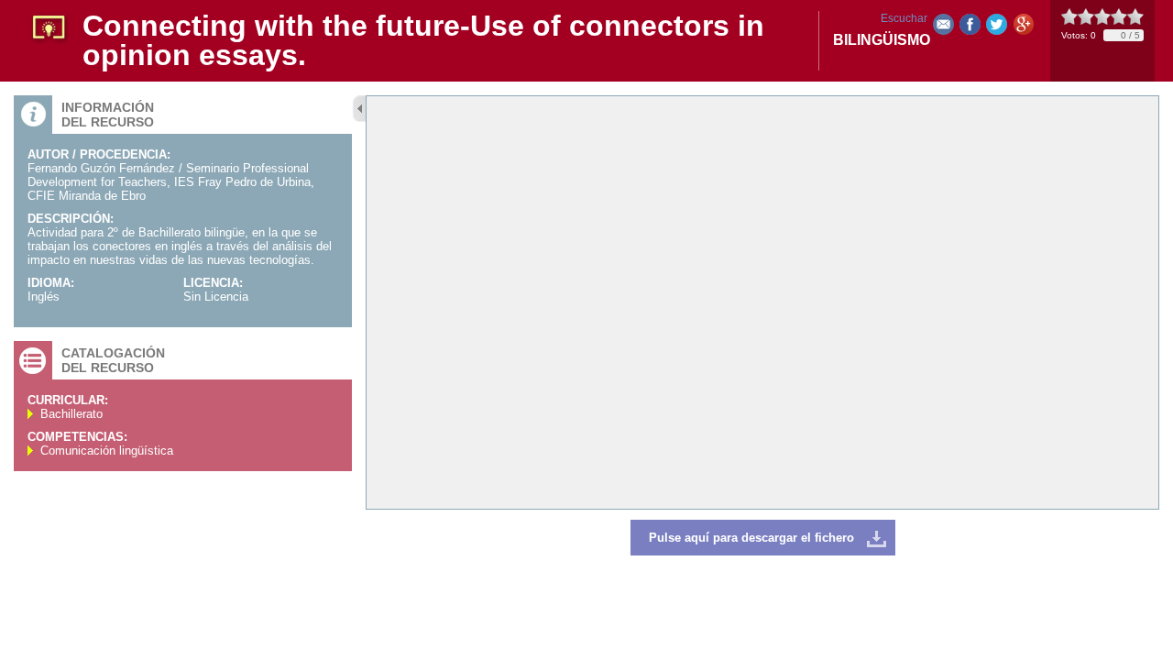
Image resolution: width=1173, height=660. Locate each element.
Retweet (996, 28)
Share (970, 28)
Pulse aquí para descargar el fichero (751, 537)
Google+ (1023, 28)
